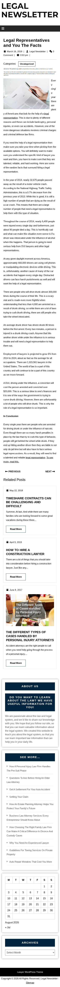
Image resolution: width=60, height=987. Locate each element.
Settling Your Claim (18, 796)
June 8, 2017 (16, 590)
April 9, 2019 (16, 542)
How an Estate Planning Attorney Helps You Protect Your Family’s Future (30, 806)
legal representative (35, 457)
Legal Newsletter (37, 51)
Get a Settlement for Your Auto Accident (29, 789)
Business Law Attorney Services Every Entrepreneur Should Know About (28, 817)
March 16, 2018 (14, 51)
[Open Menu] (2, 28)
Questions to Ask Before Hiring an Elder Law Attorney (28, 780)
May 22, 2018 (16, 490)
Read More (14, 528)
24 (8, 910)
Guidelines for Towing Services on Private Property (29, 852)
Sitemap (30, 982)
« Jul (7, 927)
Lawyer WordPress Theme (30, 972)
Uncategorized (27, 64)
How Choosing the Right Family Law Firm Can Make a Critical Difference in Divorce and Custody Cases (30, 831)
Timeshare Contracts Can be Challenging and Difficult (28, 502)
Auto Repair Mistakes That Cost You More (30, 861)
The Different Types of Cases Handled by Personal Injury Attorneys (30, 636)
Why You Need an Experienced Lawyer (29, 843)
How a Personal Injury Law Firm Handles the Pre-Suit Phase (28, 768)
